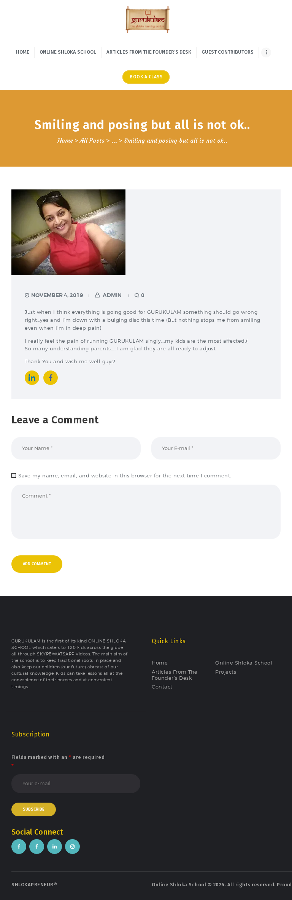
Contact (162, 687)
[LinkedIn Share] (32, 377)
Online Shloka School (243, 663)
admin (112, 295)
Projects (225, 672)
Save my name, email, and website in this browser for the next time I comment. (125, 475)
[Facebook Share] (50, 377)
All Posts (92, 140)
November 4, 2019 (57, 295)
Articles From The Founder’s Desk (175, 675)
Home (65, 141)
